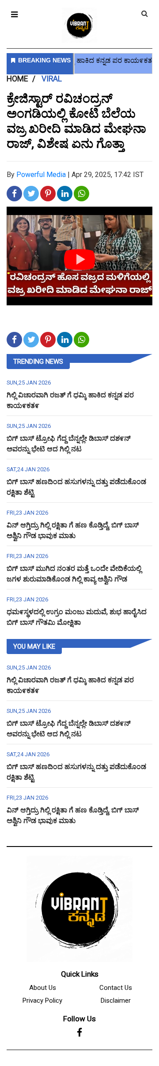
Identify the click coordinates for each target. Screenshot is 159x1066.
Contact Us (115, 988)
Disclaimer (116, 1000)
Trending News (38, 362)
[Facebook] (79, 1033)
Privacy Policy (42, 1000)
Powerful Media (41, 174)
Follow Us (79, 1018)
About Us (42, 988)
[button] (14, 14)
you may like (34, 646)
